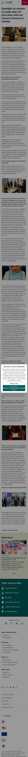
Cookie (23, 375)
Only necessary (14, 386)
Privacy (18, 375)
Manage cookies (14, 383)
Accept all (14, 389)
